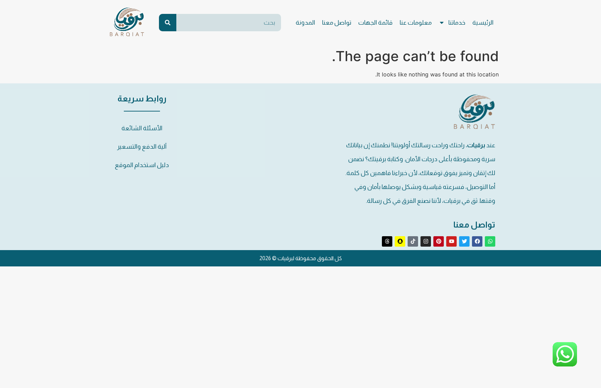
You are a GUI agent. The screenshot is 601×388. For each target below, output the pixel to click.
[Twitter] (464, 241)
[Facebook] (477, 241)
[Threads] (387, 241)
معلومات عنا (416, 22)
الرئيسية (483, 22)
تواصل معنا (336, 22)
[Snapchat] (400, 241)
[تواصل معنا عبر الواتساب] (565, 364)
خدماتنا (456, 22)
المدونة (305, 22)
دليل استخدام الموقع (142, 165)
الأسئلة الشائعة (141, 128)
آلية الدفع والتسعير (142, 146)
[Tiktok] (413, 241)
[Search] (167, 22)
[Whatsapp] (490, 241)
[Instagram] (425, 241)
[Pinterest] (438, 241)
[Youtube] (451, 241)
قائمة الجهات (375, 22)
